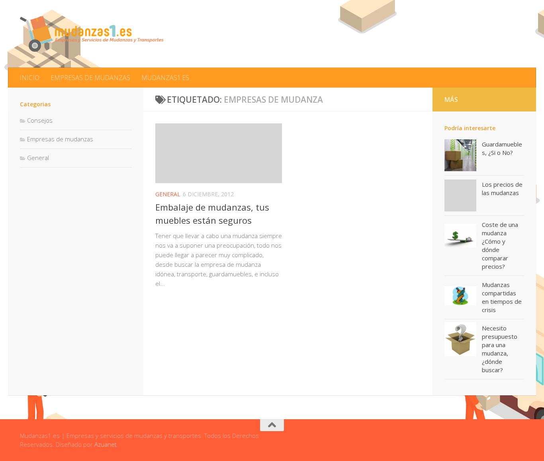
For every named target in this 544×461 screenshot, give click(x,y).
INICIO (29, 77)
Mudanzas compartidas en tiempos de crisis (502, 297)
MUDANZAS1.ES (165, 77)
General (167, 194)
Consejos (40, 120)
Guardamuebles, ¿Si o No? (502, 148)
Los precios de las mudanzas (502, 188)
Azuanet (105, 444)
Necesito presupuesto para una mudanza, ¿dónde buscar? (499, 349)
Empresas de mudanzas (60, 139)
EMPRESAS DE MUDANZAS (90, 77)
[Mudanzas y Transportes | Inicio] (92, 34)
